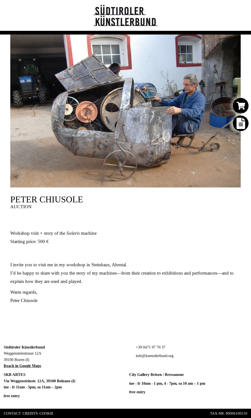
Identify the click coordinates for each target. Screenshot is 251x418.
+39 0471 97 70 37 (150, 347)
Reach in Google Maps (22, 366)
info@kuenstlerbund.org (154, 356)
